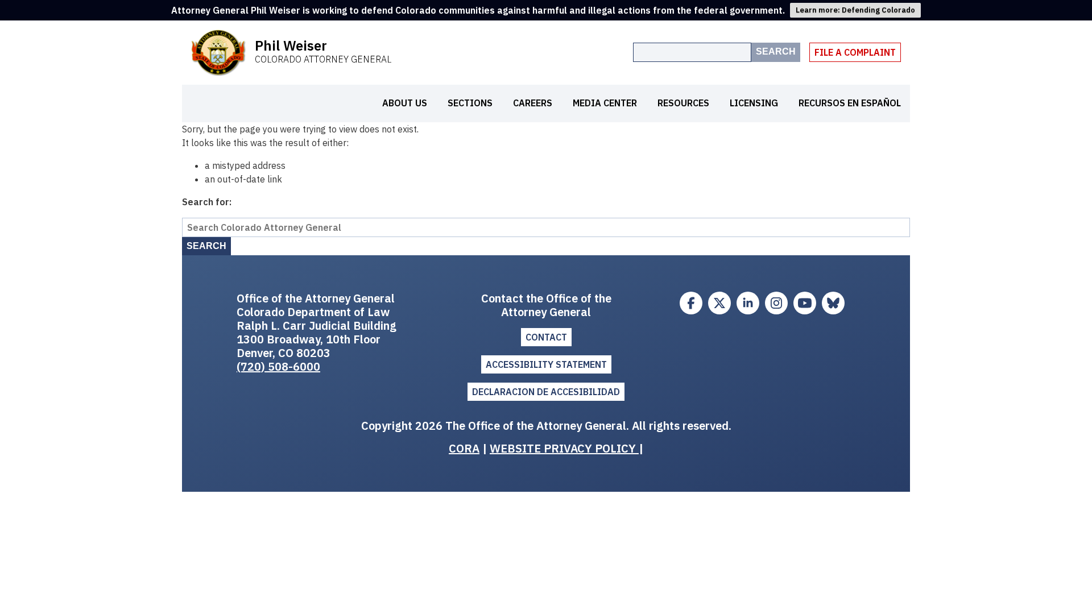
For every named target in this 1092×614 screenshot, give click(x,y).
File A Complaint (855, 52)
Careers (532, 103)
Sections (470, 103)
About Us (404, 103)
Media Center (605, 103)
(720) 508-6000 (278, 366)
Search (776, 51)
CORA (464, 448)
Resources (683, 103)
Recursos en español (850, 103)
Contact (546, 337)
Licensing (754, 103)
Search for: (206, 202)
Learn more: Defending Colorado (855, 10)
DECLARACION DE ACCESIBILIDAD (546, 391)
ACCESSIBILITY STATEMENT (546, 364)
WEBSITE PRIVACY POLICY (564, 448)
